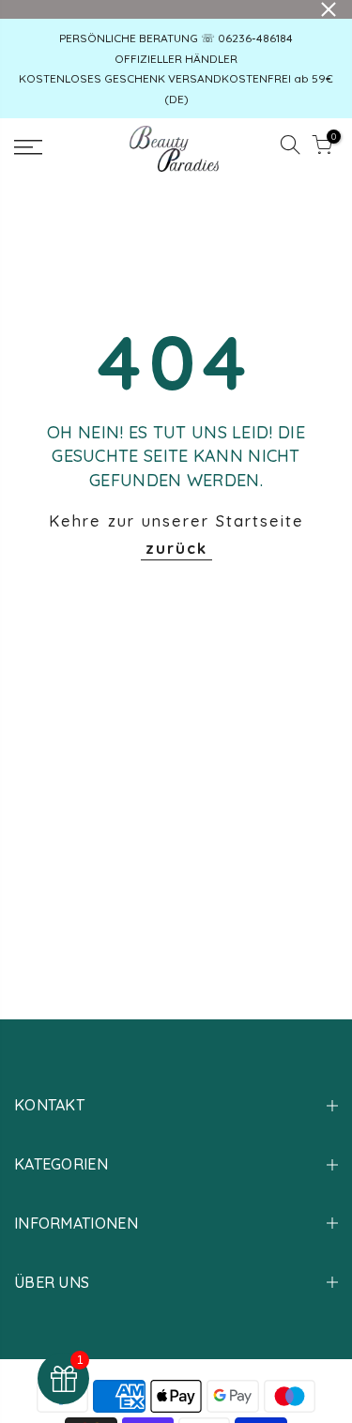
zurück (176, 548)
